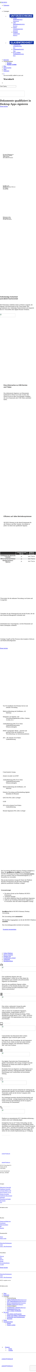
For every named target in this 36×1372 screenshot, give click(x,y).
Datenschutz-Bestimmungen (6, 1243)
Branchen (2, 1228)
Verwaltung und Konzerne (14, 1314)
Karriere (1, 1259)
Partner (1, 1236)
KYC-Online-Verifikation (14, 1310)
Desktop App (15, 1304)
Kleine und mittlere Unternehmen (16, 1315)
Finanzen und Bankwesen (5, 1221)
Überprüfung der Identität (5, 1199)
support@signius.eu (6, 1162)
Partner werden (3, 1238)
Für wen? (6, 1312)
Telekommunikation (4, 1224)
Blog (1, 1258)
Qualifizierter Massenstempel (6, 1195)
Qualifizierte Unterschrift (5, 1189)
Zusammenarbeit (8, 1322)
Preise (5, 1320)
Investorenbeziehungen (5, 1263)
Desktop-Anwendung (4, 1194)
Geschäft (2, 1264)
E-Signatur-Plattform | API (5, 1190)
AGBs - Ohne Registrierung (6, 1246)
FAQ (1, 1202)
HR (0, 1226)
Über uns (2, 1256)
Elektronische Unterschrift (5, 1187)
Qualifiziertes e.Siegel (16, 1307)
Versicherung (3, 1223)
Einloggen (6, 1295)
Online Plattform (16, 1299)
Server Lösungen (16, 1303)
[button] (6, 1347)
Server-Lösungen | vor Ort (5, 1192)
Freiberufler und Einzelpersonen (16, 1317)
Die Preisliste (3, 1200)
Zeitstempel (2, 1197)
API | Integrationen (16, 1301)
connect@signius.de (6, 1153)
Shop (4, 1293)
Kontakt (1, 1261)
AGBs (1, 1244)
